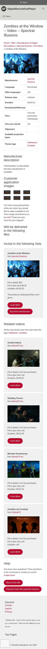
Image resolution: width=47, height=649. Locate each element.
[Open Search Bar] (43, 9)
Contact (8, 605)
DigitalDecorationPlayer (22, 8)
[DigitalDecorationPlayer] (4, 9)
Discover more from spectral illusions (22, 589)
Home (6, 43)
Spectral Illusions (24, 46)
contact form (9, 575)
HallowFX (16, 512)
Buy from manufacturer (20, 311)
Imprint (8, 608)
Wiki (13, 43)
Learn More (15, 305)
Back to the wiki (13, 582)
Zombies (31, 145)
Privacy (8, 612)
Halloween (32, 142)
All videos (38, 46)
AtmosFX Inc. (18, 346)
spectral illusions (19, 256)
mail (8, 217)
